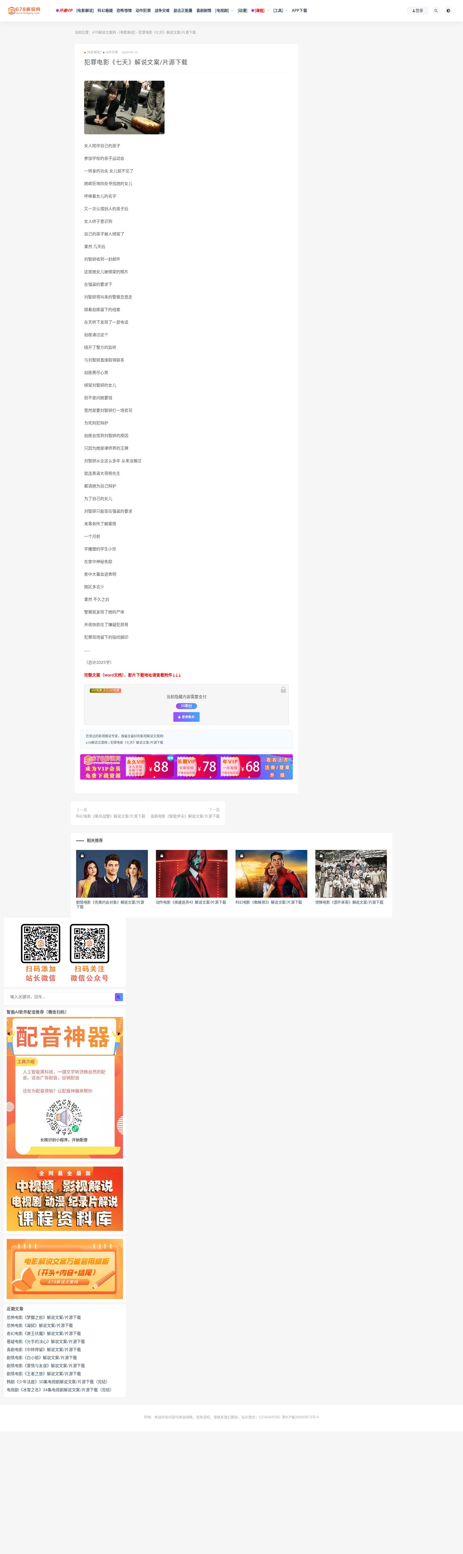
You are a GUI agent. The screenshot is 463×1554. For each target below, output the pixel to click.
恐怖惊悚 (124, 11)
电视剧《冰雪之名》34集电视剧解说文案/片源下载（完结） (60, 1390)
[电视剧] (222, 11)
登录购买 (188, 717)
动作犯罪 (143, 11)
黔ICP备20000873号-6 (300, 1417)
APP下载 (299, 11)
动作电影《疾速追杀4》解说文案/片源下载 (191, 902)
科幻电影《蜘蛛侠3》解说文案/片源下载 (269, 902)
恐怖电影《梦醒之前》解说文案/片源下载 (44, 1318)
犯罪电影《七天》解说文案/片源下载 (136, 742)
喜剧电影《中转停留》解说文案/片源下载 (44, 1350)
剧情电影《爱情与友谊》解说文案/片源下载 (46, 1366)
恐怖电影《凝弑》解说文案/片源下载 (40, 1326)
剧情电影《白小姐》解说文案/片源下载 (42, 1358)
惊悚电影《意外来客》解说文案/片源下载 (349, 902)
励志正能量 (183, 11)
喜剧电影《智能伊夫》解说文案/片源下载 (185, 816)
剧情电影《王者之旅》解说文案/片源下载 (44, 1374)
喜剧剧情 (204, 11)
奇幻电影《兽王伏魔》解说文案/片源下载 (44, 1334)
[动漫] (243, 11)
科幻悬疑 (105, 11)
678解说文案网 (104, 32)
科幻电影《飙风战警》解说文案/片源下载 (110, 816)
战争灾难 (162, 11)
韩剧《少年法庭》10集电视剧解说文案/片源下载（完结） (58, 1382)
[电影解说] (85, 11)
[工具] (278, 11)
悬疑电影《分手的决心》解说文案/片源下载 (46, 1342)
